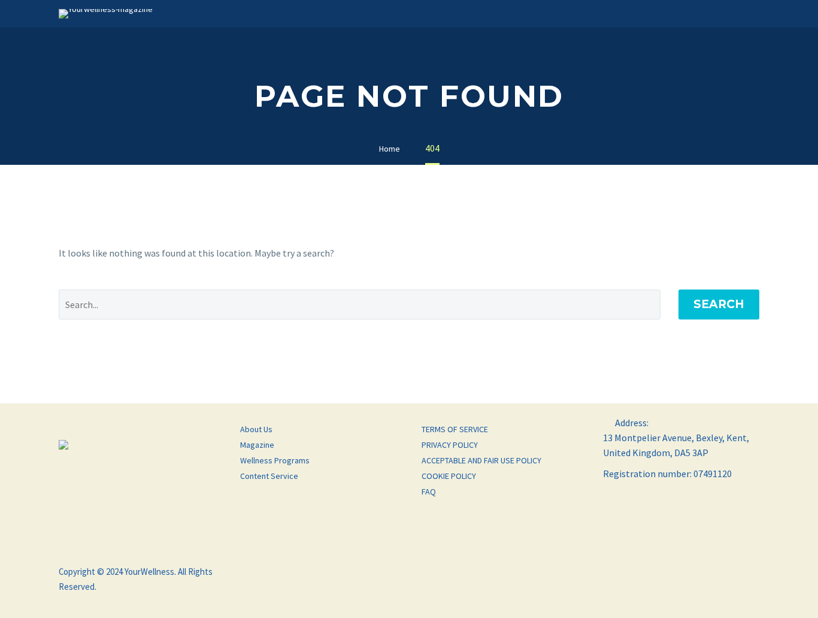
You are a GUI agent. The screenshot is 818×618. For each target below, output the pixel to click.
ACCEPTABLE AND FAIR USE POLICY (481, 460)
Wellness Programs (275, 460)
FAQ (429, 491)
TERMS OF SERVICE (455, 429)
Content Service (269, 476)
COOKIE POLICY (449, 476)
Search (718, 304)
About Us (256, 429)
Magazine (257, 444)
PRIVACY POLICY (450, 444)
